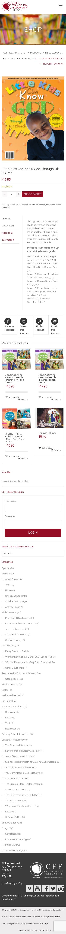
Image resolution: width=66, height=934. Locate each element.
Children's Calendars (16, 789)
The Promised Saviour (16, 745)
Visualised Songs (14, 850)
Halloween (11, 728)
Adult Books (11, 579)
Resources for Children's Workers (19, 673)
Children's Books (14, 601)
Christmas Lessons (15, 778)
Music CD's (11, 844)
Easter (8, 717)
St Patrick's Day (13, 817)
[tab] (10, 222)
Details (24, 399)
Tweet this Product (24, 330)
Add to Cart (13, 397)
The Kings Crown (14, 800)
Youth (8, 723)
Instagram (60, 888)
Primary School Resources (15, 734)
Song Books (11, 833)
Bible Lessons (53, 53)
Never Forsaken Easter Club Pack (22, 750)
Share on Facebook (9, 328)
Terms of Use (32, 930)
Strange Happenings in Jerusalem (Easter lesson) (30, 762)
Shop (23, 53)
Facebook (45, 888)
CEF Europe (38, 895)
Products (35, 53)
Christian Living (13, 640)
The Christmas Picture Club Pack (22, 795)
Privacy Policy (45, 930)
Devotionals (8, 645)
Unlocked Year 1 (17, 629)
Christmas (10, 712)
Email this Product (55, 330)
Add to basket (32, 194)
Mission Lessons (10, 684)
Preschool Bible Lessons (17, 58)
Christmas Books (14, 596)
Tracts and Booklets (12, 706)
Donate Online (9, 895)
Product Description (8, 222)
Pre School (7, 701)
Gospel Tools (11, 679)
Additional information (8, 236)
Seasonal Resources (12, 739)
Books (5, 573)
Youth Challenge (10, 822)
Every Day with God (15, 651)
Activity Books (12, 607)
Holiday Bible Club (11, 695)
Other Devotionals (14, 668)
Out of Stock (47, 448)
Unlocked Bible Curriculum (19, 623)
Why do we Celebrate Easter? (20, 806)
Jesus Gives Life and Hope (18, 756)
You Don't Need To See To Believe (22, 773)
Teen (7, 584)
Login (21, 930)
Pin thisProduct (40, 328)
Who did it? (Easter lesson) (19, 767)
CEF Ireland (10, 53)
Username (10, 501)
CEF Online (25, 895)
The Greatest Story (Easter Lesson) (22, 784)
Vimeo (29, 888)
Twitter (52, 888)
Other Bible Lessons (15, 634)
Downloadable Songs (16, 839)
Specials (6, 568)
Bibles (8, 590)
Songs (5, 828)
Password (10, 516)
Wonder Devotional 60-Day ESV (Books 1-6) (28, 662)
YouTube (37, 888)
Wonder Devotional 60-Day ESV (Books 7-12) (28, 656)
